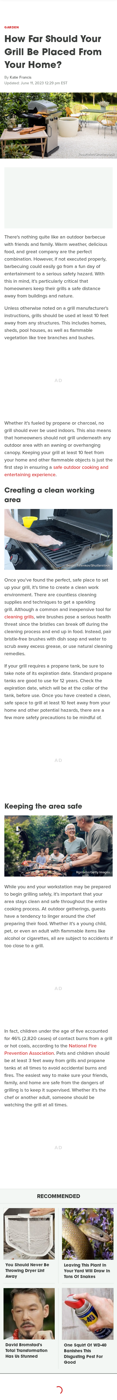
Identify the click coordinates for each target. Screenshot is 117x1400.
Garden (11, 27)
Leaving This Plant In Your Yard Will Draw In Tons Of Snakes (87, 1271)
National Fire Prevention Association (50, 1049)
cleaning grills (19, 616)
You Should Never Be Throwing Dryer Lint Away (27, 1271)
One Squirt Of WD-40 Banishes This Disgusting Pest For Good (85, 1354)
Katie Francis (21, 77)
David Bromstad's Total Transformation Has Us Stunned (26, 1351)
